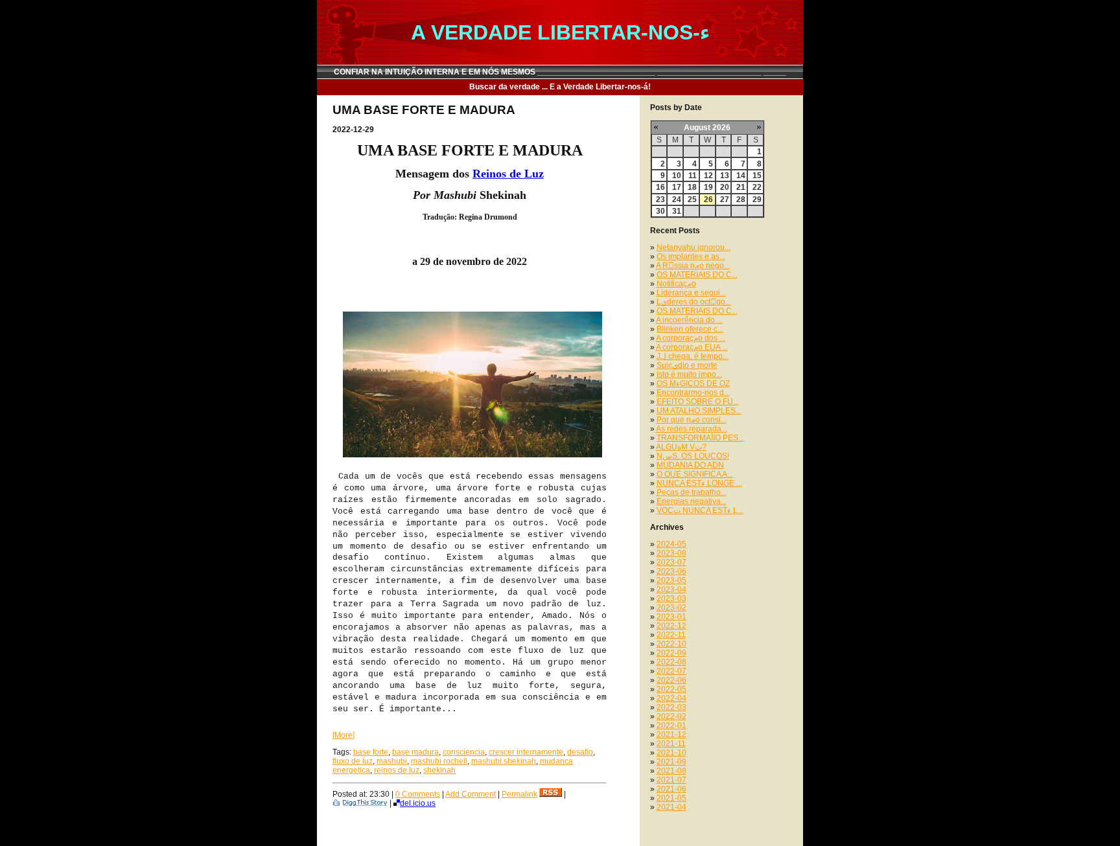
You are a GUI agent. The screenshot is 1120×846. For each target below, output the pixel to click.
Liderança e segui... (691, 292)
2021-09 (671, 761)
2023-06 (671, 571)
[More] (343, 735)
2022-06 (671, 680)
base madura (415, 752)
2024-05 (671, 544)
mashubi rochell (439, 761)
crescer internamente (526, 752)
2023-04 (671, 589)
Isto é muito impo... (689, 374)
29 (757, 199)
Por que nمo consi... (692, 419)
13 (724, 175)
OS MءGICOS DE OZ (693, 383)
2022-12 (671, 625)
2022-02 (671, 716)
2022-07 (671, 671)
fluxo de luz (352, 761)
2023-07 (671, 562)
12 (708, 175)
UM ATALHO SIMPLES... (699, 410)
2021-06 (671, 789)
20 (724, 187)
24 (676, 199)
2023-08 (671, 553)
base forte (370, 752)
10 (676, 175)
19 (708, 187)
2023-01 (671, 616)
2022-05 (671, 689)
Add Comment (470, 794)
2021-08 (671, 770)
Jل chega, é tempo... (693, 356)
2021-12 (671, 734)
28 (740, 199)
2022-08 (671, 662)
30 (660, 211)
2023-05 (671, 580)
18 (692, 187)
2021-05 (671, 798)
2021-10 (671, 752)
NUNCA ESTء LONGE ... (699, 483)
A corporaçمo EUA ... (692, 347)
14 (740, 175)
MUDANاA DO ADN (690, 465)
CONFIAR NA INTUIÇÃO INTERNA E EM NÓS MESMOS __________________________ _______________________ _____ (560, 71)
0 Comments (417, 794)
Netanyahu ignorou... (693, 247)
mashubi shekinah (503, 761)
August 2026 (707, 127)
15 (757, 175)
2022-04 (671, 698)
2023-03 (671, 598)
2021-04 (671, 807)
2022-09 (671, 652)
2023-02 (671, 607)
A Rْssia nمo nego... (693, 265)
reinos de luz (396, 770)
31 (676, 211)
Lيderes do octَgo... (694, 301)
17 (676, 187)
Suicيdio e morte (687, 365)
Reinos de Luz (508, 173)
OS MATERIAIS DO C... (697, 274)
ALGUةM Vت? (681, 447)
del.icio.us (418, 803)
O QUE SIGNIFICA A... (695, 474)
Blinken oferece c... (690, 329)
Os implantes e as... (691, 256)
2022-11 (671, 634)
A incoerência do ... (689, 320)
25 (692, 199)
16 (660, 187)
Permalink (519, 794)
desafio (580, 752)
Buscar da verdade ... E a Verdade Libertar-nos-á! (560, 86)
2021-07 (671, 779)
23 (660, 199)
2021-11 (671, 743)
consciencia (464, 752)
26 (708, 199)
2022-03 (671, 707)
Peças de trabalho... (692, 492)
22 (757, 187)
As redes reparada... (691, 428)
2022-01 (671, 725)
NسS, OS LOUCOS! (693, 456)
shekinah (439, 770)
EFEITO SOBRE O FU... (698, 401)
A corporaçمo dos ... (690, 338)
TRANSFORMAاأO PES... (700, 437)
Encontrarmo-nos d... (693, 392)
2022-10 (671, 643)
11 (692, 175)
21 (740, 187)
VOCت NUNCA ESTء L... (700, 510)
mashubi (392, 761)
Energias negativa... (692, 501)
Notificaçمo (676, 283)
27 (724, 199)
